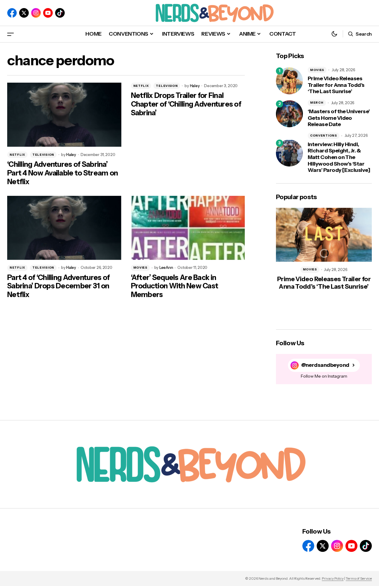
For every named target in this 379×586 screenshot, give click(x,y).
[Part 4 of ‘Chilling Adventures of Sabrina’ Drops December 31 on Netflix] (64, 228)
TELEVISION (43, 155)
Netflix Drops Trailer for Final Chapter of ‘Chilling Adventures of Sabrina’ (186, 104)
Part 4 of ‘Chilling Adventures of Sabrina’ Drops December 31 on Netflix (58, 286)
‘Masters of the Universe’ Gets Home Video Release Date (339, 118)
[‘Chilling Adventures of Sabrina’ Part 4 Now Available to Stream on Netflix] (64, 115)
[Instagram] (36, 13)
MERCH (317, 103)
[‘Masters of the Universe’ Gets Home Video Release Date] (289, 113)
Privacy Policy (333, 578)
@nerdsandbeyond (325, 365)
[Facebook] (12, 13)
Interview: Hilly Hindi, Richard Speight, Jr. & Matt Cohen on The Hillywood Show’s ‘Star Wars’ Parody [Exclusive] (339, 157)
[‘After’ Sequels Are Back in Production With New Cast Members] (188, 228)
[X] (24, 13)
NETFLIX (17, 155)
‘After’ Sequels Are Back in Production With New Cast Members (174, 286)
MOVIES (140, 267)
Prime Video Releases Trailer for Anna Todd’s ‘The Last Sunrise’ (336, 85)
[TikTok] (60, 13)
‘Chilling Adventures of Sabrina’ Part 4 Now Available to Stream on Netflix (62, 173)
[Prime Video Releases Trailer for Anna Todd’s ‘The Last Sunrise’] (289, 80)
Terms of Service (359, 578)
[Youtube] (48, 13)
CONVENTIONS (323, 135)
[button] (10, 34)
